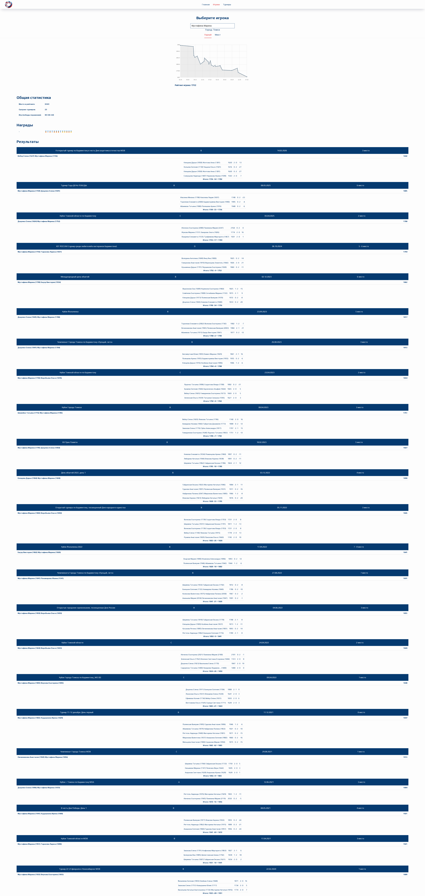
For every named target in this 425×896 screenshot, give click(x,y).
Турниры (227, 4)
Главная (206, 4)
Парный (208, 35)
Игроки (216, 4)
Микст (218, 35)
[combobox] (212, 25)
